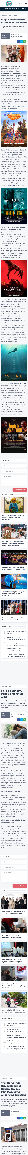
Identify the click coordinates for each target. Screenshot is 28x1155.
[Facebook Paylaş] (18, 41)
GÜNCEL (11, 1078)
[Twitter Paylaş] (21, 41)
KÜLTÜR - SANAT (13, 15)
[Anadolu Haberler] (9, 3)
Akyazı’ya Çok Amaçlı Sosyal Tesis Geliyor (14, 9)
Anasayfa (4, 15)
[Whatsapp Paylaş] (24, 41)
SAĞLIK (11, 686)
